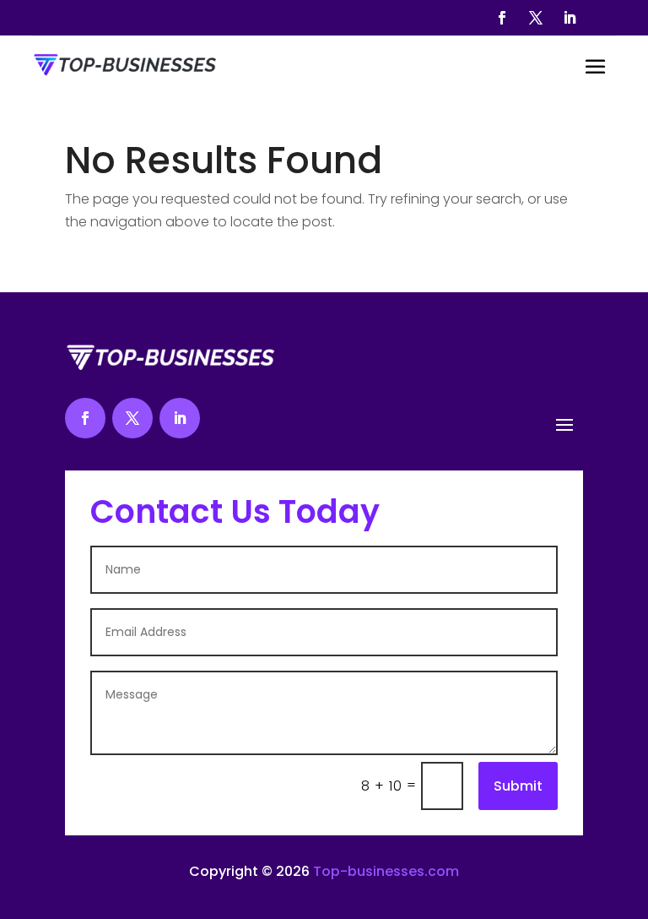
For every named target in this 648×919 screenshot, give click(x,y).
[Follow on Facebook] (502, 17)
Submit (518, 786)
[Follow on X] (535, 17)
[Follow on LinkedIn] (569, 17)
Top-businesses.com (386, 871)
